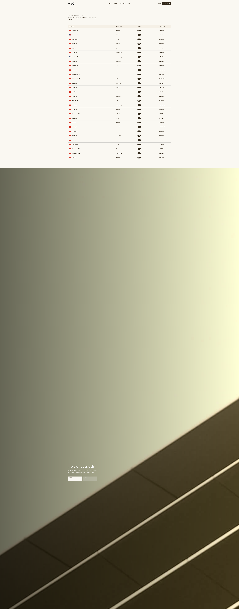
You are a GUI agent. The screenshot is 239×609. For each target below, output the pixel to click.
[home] (72, 3)
